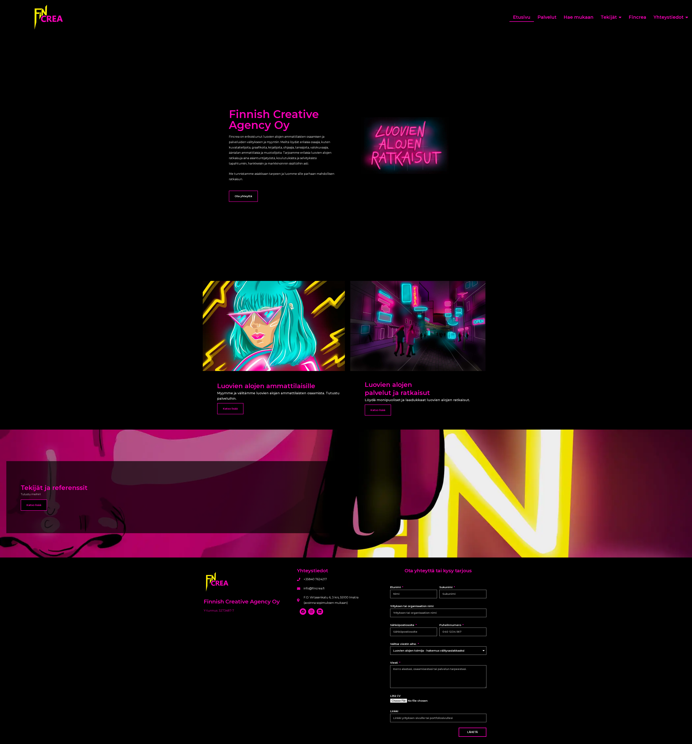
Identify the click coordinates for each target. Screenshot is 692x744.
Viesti (394, 662)
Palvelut (547, 17)
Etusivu (521, 17)
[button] (243, 196)
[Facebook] (303, 611)
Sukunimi (446, 587)
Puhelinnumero (450, 625)
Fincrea (637, 17)
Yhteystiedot (668, 17)
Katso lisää (33, 505)
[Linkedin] (320, 611)
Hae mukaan (578, 17)
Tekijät (609, 17)
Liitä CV (395, 696)
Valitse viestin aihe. (403, 644)
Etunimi (396, 587)
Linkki (394, 711)
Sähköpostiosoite (402, 625)
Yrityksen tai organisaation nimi (412, 606)
